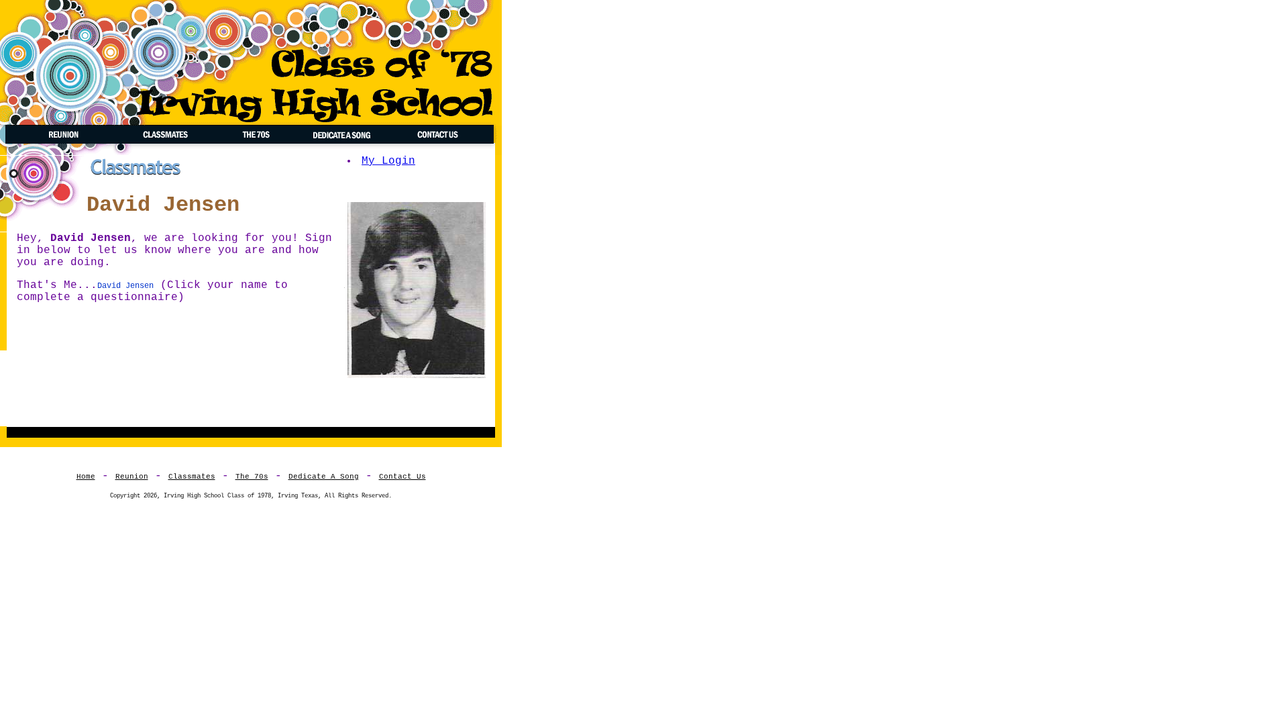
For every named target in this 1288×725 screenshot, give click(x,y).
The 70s (251, 477)
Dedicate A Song (323, 477)
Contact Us (402, 477)
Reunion (131, 477)
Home (85, 477)
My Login (388, 161)
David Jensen (125, 286)
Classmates (191, 477)
